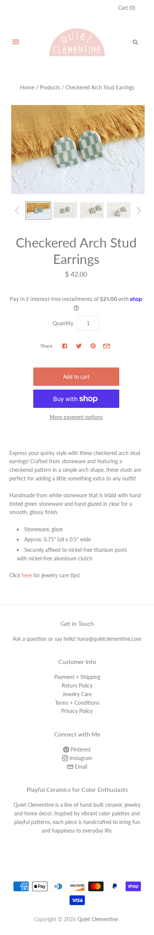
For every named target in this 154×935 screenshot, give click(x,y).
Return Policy (77, 685)
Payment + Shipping (77, 677)
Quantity (63, 323)
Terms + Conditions (77, 702)
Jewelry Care (77, 694)
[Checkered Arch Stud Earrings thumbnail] (38, 210)
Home (27, 87)
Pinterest (80, 749)
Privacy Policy (77, 711)
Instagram (80, 758)
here (27, 575)
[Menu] (15, 42)
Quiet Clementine (97, 919)
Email (80, 766)
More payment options (76, 417)
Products (50, 87)
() (126, 7)
